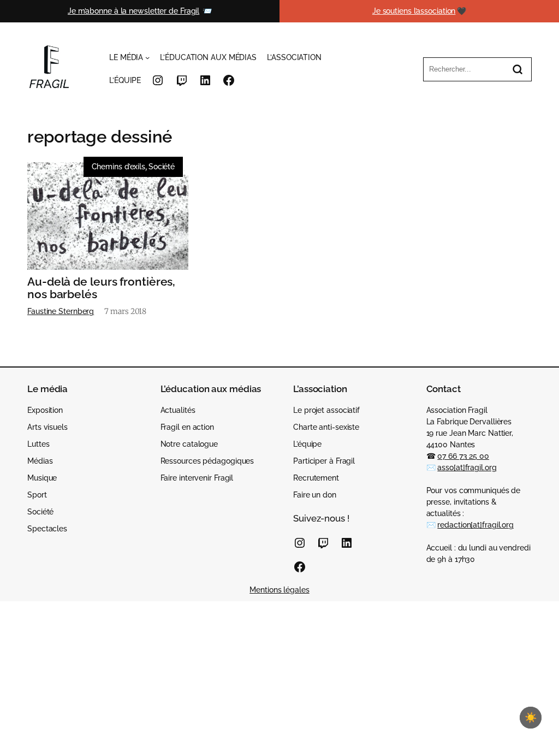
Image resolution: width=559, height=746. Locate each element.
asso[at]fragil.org (466, 467)
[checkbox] (531, 718)
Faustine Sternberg (60, 311)
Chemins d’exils (119, 166)
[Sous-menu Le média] (147, 57)
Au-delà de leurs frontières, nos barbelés (101, 288)
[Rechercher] (517, 69)
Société (161, 166)
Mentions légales (279, 589)
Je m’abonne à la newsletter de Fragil (133, 11)
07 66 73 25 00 (463, 456)
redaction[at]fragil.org (475, 524)
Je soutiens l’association (414, 11)
